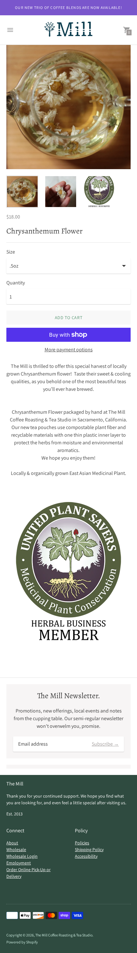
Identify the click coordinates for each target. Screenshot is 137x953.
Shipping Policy (89, 849)
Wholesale (16, 849)
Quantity (15, 283)
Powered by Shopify (22, 942)
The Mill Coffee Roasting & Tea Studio (63, 935)
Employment (18, 863)
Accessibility (86, 856)
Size (10, 252)
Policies (82, 843)
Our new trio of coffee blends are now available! (68, 7)
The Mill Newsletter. (68, 696)
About (12, 843)
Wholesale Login (22, 856)
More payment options (69, 350)
